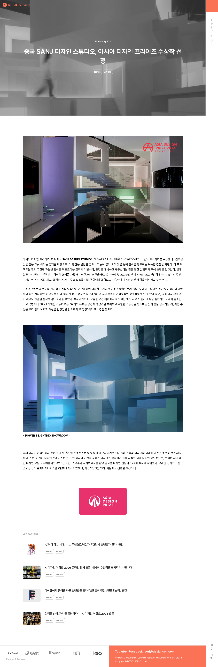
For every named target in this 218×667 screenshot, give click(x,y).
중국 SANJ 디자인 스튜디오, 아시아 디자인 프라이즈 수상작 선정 (103, 56)
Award (108, 71)
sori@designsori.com (159, 651)
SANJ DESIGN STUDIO (76, 259)
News (97, 71)
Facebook (136, 651)
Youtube (121, 651)
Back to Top (212, 651)
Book (59, 551)
